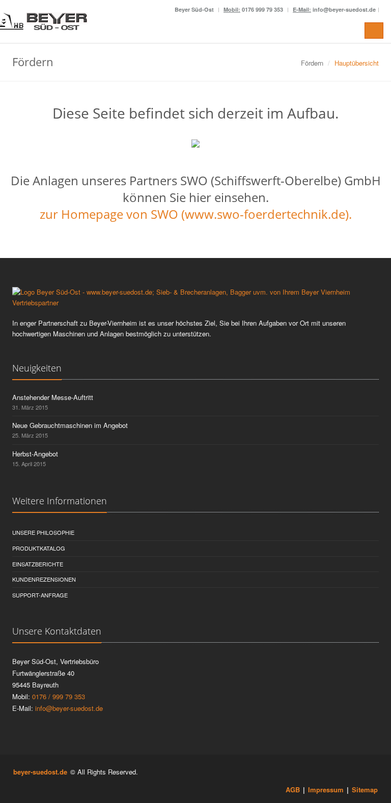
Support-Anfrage (40, 595)
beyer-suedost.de (40, 772)
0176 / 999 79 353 (57, 696)
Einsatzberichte (37, 564)
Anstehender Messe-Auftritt (52, 397)
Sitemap (365, 789)
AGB (293, 789)
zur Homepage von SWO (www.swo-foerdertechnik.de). (196, 214)
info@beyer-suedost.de (69, 708)
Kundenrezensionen (44, 579)
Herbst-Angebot (35, 453)
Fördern (312, 63)
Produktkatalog (38, 548)
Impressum (326, 789)
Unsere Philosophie (43, 532)
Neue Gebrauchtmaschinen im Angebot (70, 425)
